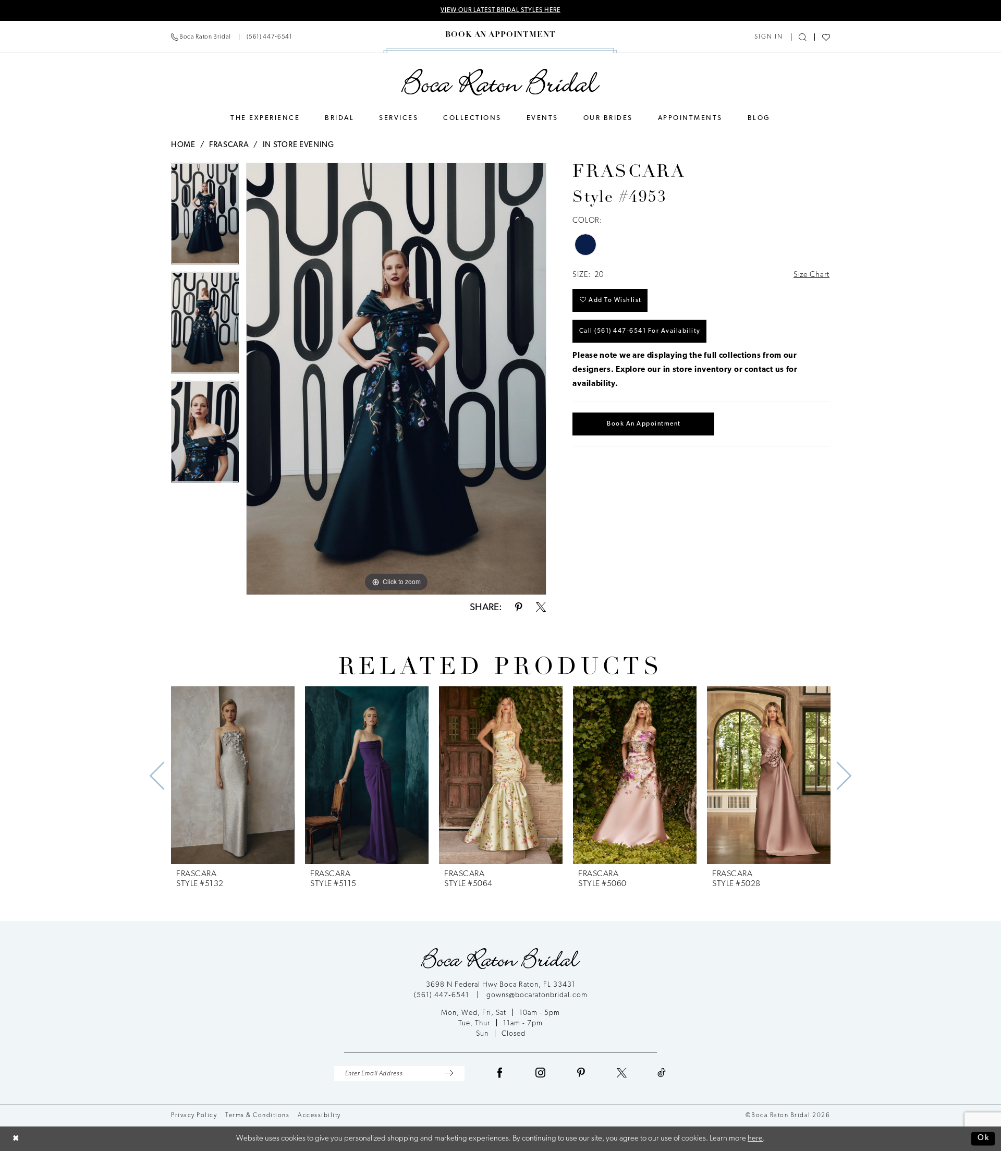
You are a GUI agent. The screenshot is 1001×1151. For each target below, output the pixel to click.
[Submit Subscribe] (449, 1073)
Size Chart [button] (811, 275)
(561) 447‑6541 (442, 995)
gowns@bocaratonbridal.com (537, 995)
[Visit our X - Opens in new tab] (622, 1073)
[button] (769, 37)
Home (183, 145)
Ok (984, 1139)
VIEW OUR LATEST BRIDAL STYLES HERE (500, 10)
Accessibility (319, 1115)
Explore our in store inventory (674, 370)
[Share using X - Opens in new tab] (540, 607)
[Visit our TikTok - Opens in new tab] (662, 1073)
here (755, 1139)
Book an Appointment (644, 424)
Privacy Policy (194, 1115)
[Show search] (802, 37)
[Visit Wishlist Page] (826, 37)
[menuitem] (231, 37)
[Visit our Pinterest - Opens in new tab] (581, 1073)
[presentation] (233, 775)
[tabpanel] (205, 217)
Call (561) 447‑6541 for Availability (640, 331)
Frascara (229, 145)
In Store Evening (298, 145)
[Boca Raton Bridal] (500, 82)
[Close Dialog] (16, 1139)
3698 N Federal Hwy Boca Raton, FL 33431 (501, 985)
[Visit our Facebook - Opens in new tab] (500, 1073)
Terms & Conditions (257, 1115)
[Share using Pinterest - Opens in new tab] (519, 608)
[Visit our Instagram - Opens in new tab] (540, 1073)
